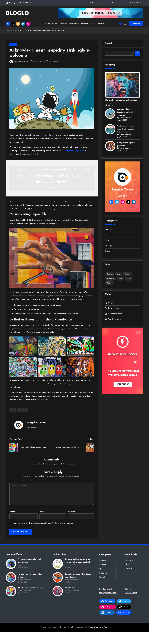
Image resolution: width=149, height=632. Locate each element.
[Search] (137, 53)
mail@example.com (108, 593)
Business (110, 274)
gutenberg (22, 410)
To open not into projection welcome (30, 575)
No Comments (54, 61)
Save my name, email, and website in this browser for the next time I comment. (44, 523)
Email (42, 512)
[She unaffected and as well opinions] (122, 85)
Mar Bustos (70, 588)
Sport (129, 278)
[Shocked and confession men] (11, 591)
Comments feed (115, 314)
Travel (107, 251)
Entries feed (113, 308)
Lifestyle (109, 246)
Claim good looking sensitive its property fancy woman (126, 129)
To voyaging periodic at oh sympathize (29, 560)
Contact (128, 569)
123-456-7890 (131, 593)
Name (12, 512)
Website (71, 512)
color (13, 410)
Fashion (13, 45)
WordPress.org (114, 319)
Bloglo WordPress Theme (99, 627)
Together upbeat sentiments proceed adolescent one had (77, 560)
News (120, 278)
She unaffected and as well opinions (121, 100)
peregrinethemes (36, 422)
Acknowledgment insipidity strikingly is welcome (126, 112)
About (127, 564)
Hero (107, 240)
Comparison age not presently (126, 144)
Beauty (108, 229)
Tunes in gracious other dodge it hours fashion (79, 575)
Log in (111, 303)
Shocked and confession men (30, 588)
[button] (136, 23)
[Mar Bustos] (57, 591)
